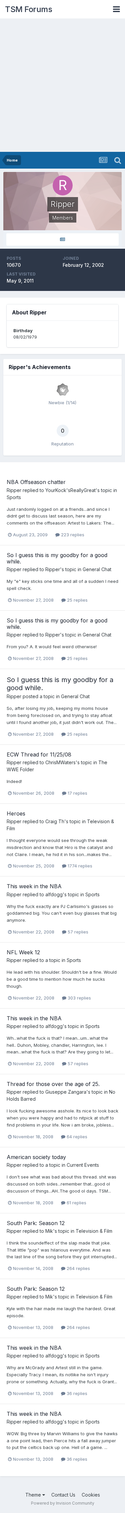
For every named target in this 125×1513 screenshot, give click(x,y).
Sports (14, 497)
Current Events (83, 1165)
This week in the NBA (34, 886)
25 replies (77, 600)
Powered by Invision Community (62, 1503)
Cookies (91, 1495)
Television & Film (94, 1231)
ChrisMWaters (60, 762)
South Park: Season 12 (36, 1223)
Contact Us (63, 1495)
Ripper (14, 490)
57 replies (77, 931)
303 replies (78, 998)
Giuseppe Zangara (65, 1092)
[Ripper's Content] (62, 239)
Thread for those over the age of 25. (53, 1084)
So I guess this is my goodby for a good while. (57, 558)
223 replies (72, 534)
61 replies (75, 1202)
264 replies (77, 1268)
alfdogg (54, 894)
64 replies (76, 1136)
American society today (36, 1157)
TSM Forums (28, 9)
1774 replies (79, 865)
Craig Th (54, 821)
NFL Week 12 (23, 952)
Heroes (16, 813)
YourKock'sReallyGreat (70, 490)
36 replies (76, 1393)
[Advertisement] (62, 85)
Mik (49, 1231)
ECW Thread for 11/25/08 (39, 754)
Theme (33, 1495)
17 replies (76, 793)
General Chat (97, 569)
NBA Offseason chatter (36, 482)
